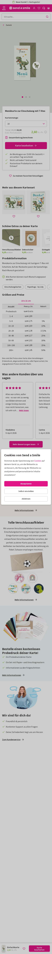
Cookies (37, 460)
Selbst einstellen (26, 491)
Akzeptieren (26, 483)
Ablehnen (26, 498)
